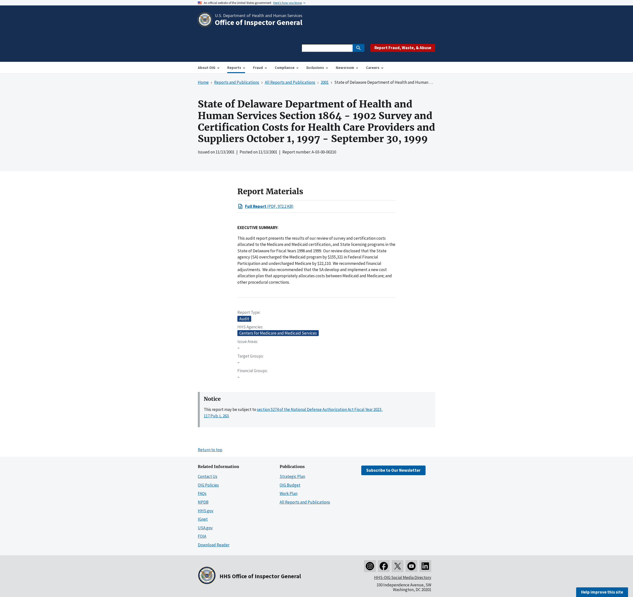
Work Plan (288, 493)
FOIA (202, 536)
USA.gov (205, 528)
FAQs (202, 493)
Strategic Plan (292, 476)
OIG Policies (208, 485)
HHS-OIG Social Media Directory (402, 577)
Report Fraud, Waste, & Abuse (402, 47)
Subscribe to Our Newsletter (393, 470)
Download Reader (213, 545)
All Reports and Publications (305, 502)
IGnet (203, 519)
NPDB (203, 502)
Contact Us (207, 476)
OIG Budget (290, 485)
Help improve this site (602, 592)
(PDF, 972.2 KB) (269, 206)
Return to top (210, 449)
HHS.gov (205, 510)
